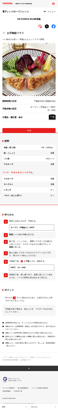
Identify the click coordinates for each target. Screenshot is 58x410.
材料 (3, 407)
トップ (4, 357)
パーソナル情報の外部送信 (40, 388)
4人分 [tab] (29, 130)
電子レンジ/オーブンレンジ (18, 357)
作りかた (34, 407)
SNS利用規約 (6, 391)
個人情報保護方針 (23, 388)
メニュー (51, 11)
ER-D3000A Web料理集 (10, 360)
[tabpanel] (29, 169)
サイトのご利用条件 (8, 388)
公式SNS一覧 (18, 391)
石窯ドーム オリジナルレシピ (40, 357)
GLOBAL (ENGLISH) (8, 398)
